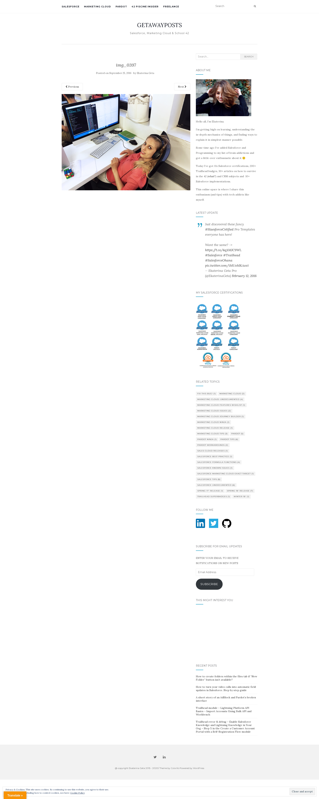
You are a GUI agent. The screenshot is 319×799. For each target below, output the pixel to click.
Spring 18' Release (240, 491)
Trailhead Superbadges (213, 496)
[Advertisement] (126, 198)
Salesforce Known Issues (215, 468)
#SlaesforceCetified (219, 229)
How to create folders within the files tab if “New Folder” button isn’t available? (226, 678)
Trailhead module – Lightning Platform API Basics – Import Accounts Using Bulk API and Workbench (223, 711)
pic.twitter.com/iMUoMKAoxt (227, 265)
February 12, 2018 (244, 276)
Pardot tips (229, 439)
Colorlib (175, 768)
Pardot (237, 433)
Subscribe (209, 584)
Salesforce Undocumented (216, 485)
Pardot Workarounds (212, 445)
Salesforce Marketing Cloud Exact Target (225, 473)
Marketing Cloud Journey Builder (220, 416)
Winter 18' (241, 496)
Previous (73, 86)
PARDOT (121, 6)
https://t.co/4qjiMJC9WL (223, 250)
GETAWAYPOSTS (159, 25)
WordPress (198, 768)
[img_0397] (126, 141)
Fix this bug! (206, 393)
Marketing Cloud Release (215, 428)
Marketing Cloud (232, 393)
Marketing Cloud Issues (214, 411)
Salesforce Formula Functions (218, 462)
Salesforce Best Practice (214, 456)
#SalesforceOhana (218, 260)
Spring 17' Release (210, 491)
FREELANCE (171, 6)
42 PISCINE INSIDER (145, 6)
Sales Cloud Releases (212, 451)
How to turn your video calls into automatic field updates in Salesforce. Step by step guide (226, 688)
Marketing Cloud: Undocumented (220, 399)
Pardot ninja (207, 439)
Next (181, 86)
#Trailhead (231, 255)
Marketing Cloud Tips (212, 433)
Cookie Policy (77, 792)
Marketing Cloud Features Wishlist (221, 405)
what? (211, 176)
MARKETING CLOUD (97, 6)
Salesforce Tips (208, 479)
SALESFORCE (70, 6)
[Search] (254, 6)
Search (248, 56)
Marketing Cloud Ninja (213, 422)
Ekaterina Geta (145, 73)
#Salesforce (213, 255)
